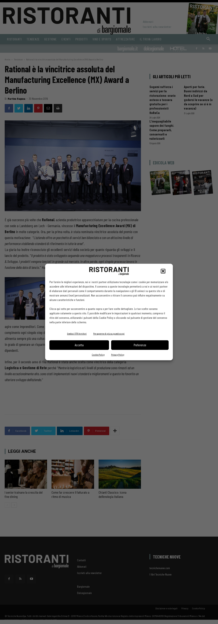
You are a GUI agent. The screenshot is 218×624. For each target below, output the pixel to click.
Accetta (79, 345)
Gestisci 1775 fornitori (77, 333)
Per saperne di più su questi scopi (109, 333)
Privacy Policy (117, 354)
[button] (163, 271)
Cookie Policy (98, 354)
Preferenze (140, 345)
